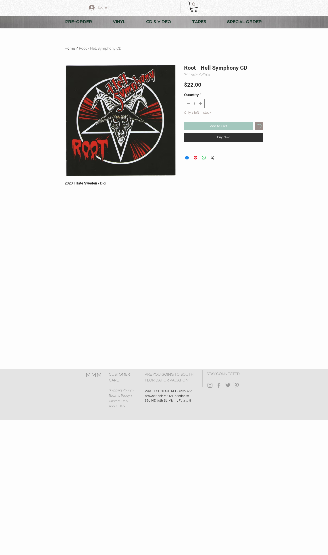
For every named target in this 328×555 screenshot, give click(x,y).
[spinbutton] (194, 103)
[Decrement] (188, 103)
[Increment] (201, 103)
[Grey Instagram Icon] (210, 385)
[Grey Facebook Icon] (219, 385)
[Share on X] (212, 157)
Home (70, 48)
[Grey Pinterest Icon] (236, 385)
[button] (194, 7)
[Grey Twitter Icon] (227, 385)
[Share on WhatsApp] (204, 157)
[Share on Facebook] (187, 157)
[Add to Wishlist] (259, 126)
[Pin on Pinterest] (195, 157)
